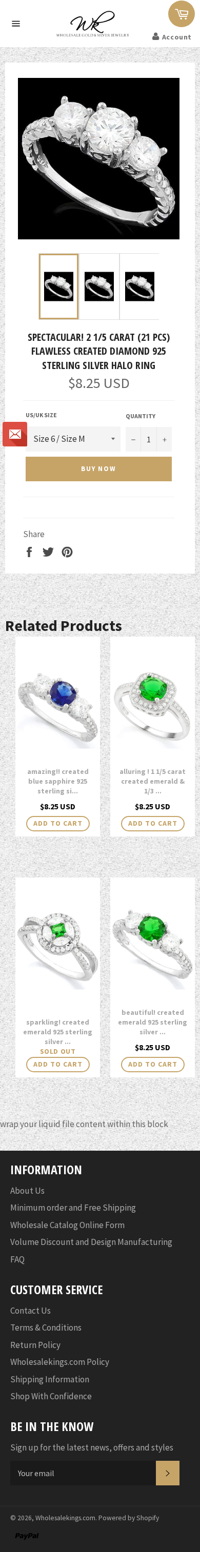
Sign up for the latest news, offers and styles (91, 1447)
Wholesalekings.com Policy (59, 1361)
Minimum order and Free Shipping (73, 1207)
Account (177, 37)
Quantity (140, 416)
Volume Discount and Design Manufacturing (91, 1242)
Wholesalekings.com (65, 1518)
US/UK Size (41, 415)
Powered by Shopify (128, 1518)
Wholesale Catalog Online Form (67, 1225)
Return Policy (35, 1345)
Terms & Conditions (46, 1327)
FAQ (17, 1259)
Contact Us (30, 1310)
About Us (27, 1190)
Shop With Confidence (51, 1396)
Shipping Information (49, 1379)
